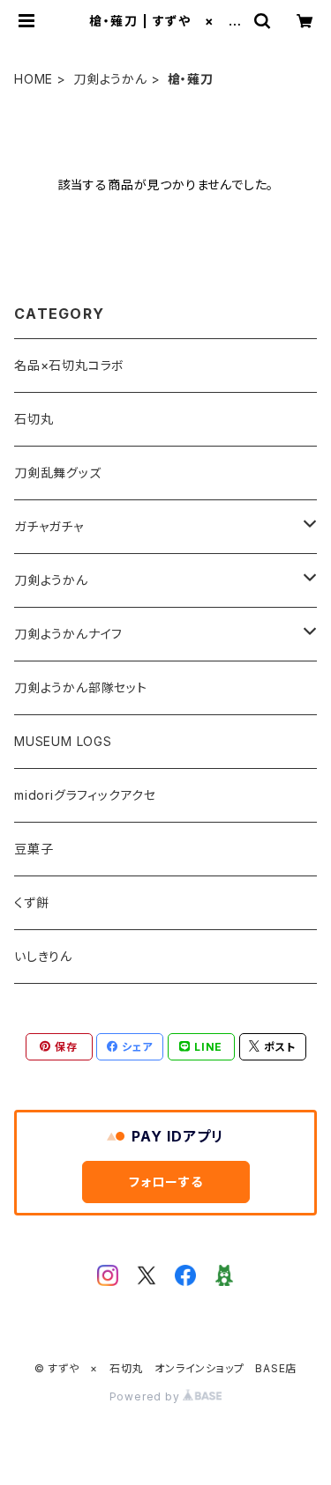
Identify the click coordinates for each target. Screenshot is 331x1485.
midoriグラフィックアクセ (85, 794)
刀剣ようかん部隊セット (80, 687)
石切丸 (33, 418)
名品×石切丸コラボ (69, 365)
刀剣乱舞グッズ (58, 472)
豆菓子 (33, 848)
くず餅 (31, 902)
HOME (33, 78)
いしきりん (43, 956)
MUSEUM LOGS (63, 741)
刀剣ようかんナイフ (68, 633)
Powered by (146, 1396)
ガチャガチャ (49, 526)
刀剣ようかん (110, 78)
